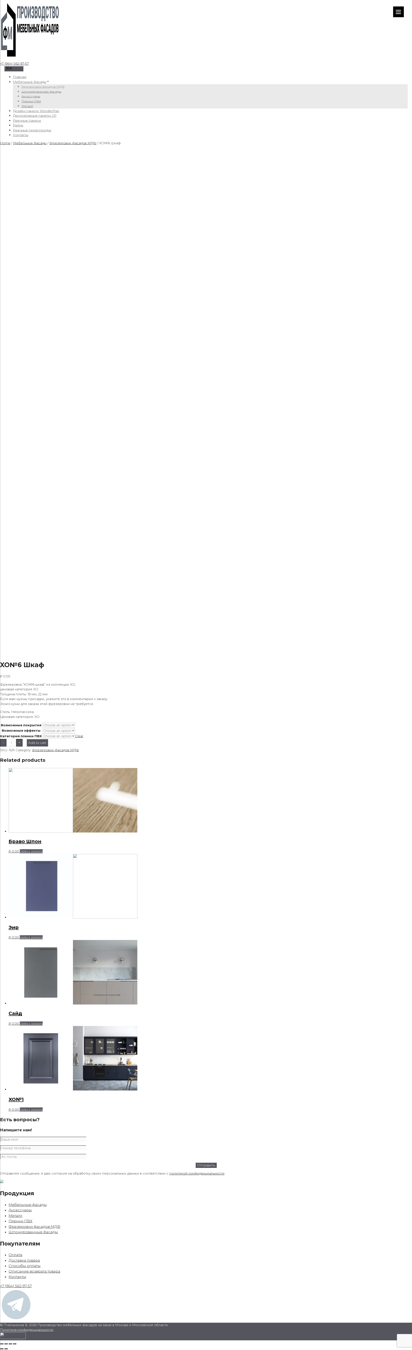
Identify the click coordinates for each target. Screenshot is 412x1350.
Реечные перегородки (32, 130)
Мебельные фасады (29, 82)
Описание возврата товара (34, 1271)
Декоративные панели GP (34, 116)
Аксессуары (30, 96)
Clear (79, 736)
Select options (31, 851)
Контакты (20, 135)
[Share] (6, 1343)
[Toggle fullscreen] (10, 1343)
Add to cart (37, 743)
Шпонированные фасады (41, 92)
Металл (27, 106)
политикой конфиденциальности (196, 1173)
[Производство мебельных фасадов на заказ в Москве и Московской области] (30, 59)
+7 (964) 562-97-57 (14, 63)
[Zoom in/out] (14, 1343)
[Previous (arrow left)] (1, 1348)
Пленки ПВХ (31, 101)
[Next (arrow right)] (6, 1348)
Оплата (15, 1255)
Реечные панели (27, 120)
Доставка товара (24, 1260)
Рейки (18, 125)
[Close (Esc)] (1, 1343)
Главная (19, 77)
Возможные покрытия (21, 725)
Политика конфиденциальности (26, 1330)
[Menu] (398, 11)
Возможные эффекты (21, 730)
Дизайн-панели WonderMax (36, 111)
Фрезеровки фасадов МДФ (43, 87)
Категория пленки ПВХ (21, 736)
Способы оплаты (25, 1266)
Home (5, 143)
